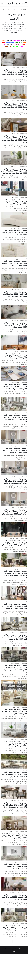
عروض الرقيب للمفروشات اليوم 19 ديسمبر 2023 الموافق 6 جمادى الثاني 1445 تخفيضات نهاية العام (14, 450)
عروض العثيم (18, 42)
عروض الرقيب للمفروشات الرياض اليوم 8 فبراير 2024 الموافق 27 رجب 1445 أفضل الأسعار (14, 232)
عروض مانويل (8, 46)
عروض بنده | (12, 948)
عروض (17, 948)
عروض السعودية (16, 9)
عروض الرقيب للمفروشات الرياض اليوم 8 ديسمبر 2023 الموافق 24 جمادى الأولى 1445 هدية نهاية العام (15, 481)
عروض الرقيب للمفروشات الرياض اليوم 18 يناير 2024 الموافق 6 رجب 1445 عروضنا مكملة (15, 325)
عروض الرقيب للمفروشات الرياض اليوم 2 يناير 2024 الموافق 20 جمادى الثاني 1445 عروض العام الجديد (14, 386)
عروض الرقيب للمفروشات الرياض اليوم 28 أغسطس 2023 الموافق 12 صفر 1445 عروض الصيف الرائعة (15, 928)
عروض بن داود (16, 46)
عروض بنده (10, 40)
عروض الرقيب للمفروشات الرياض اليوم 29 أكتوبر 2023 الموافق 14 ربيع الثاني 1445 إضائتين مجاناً (14, 711)
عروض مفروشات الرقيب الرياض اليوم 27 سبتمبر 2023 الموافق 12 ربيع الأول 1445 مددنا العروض (14, 836)
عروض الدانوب (17, 44)
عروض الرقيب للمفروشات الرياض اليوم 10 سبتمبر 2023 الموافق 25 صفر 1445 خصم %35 (15, 866)
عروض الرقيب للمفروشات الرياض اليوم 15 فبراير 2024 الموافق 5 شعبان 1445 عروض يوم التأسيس (14, 202)
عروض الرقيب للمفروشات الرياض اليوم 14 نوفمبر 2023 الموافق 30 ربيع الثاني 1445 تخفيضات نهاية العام (14, 606)
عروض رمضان (16, 40)
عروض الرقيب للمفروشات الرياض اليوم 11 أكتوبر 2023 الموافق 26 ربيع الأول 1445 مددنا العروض (14, 774)
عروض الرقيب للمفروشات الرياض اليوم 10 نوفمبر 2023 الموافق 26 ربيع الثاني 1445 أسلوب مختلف (14, 637)
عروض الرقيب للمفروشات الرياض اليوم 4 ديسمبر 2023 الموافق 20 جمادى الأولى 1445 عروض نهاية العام (14, 512)
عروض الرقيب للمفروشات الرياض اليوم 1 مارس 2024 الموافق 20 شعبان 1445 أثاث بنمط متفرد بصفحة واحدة (14, 171)
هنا (12, 32)
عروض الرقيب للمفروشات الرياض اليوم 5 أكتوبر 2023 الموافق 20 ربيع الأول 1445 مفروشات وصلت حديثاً (15, 805)
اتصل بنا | (7, 948)
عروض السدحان (10, 42)
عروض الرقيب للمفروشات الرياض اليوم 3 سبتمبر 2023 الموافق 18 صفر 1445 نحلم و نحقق (14, 897)
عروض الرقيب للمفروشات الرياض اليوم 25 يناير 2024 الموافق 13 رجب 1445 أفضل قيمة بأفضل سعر (14, 294)
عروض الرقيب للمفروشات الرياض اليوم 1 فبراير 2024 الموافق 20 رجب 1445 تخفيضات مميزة (14, 263)
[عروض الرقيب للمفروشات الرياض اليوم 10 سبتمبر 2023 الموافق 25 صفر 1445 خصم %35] (14, 853)
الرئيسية (23, 9)
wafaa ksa (23, 67)
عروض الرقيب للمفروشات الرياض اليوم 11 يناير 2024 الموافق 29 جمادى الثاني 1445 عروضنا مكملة (14, 356)
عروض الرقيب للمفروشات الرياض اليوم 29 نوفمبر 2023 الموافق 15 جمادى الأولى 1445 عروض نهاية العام (14, 543)
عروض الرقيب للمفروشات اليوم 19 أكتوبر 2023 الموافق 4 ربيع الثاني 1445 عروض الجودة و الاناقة (15, 744)
